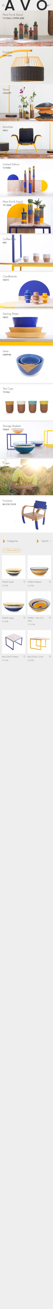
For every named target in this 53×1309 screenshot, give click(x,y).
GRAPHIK (7, 354)
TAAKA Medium (34, 582)
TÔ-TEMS (7, 205)
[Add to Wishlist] (24, 582)
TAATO (6, 280)
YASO (5, 130)
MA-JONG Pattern (10, 656)
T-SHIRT (6, 467)
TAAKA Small (7, 582)
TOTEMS (7, 168)
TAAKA (6, 429)
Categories (12, 540)
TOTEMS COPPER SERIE (13, 18)
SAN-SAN (7, 55)
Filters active (13, 550)
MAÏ (4, 242)
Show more (5, 585)
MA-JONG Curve (35, 656)
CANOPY (7, 93)
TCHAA (6, 392)
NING (5, 317)
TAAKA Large (8, 618)
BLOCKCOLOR (9, 504)
